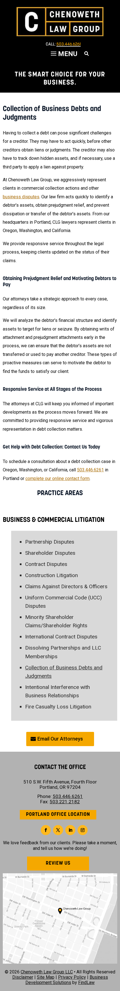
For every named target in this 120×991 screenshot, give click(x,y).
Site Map (45, 977)
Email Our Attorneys (60, 739)
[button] (114, 950)
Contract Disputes (46, 564)
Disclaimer (22, 977)
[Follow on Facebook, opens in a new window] (46, 830)
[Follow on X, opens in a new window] (58, 830)
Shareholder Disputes (50, 553)
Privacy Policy (72, 977)
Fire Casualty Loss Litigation (58, 706)
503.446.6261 (68, 44)
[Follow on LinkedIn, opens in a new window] (70, 830)
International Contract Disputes (61, 636)
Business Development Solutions (66, 980)
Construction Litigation (51, 575)
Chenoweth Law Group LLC (47, 972)
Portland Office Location (58, 814)
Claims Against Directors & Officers (66, 586)
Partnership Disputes (49, 542)
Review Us (58, 863)
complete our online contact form (57, 478)
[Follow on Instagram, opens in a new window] (83, 830)
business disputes (21, 196)
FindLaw (86, 982)
